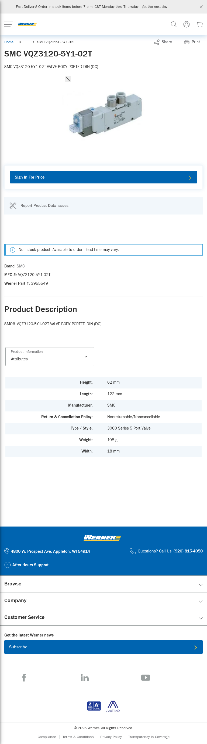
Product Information (27, 352)
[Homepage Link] (27, 24)
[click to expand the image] (68, 79)
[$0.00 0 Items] (199, 24)
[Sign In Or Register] (186, 24)
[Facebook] (24, 678)
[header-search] (174, 24)
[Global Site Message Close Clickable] (201, 6)
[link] (25, 42)
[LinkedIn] (85, 678)
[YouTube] (146, 678)
